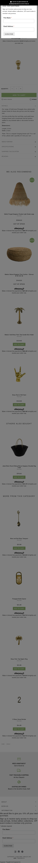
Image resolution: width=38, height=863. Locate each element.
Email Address (9, 26)
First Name (8, 17)
